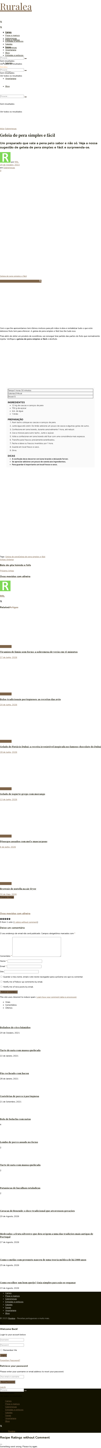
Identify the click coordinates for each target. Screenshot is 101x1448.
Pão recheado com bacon (14, 1073)
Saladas (8, 44)
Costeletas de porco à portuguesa (19, 1096)
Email (3, 966)
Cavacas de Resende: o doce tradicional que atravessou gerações (37, 1210)
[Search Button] (25, 96)
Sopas (8, 47)
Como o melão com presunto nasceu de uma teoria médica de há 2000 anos (43, 1259)
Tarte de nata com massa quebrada (20, 1050)
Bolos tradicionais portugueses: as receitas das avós (30, 699)
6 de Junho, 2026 (8, 847)
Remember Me (10, 1350)
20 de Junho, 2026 (8, 704)
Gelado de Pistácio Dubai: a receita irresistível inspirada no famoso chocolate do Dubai (50, 746)
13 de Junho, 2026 (8, 799)
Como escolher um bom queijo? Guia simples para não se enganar (38, 1282)
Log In (3, 1387)
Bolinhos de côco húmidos (15, 1027)
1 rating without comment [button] (25, 922)
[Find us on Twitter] (1, 22)
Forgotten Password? (10, 1360)
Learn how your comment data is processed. (56, 997)
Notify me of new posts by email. (18, 986)
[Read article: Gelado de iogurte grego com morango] (50, 770)
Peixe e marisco (12, 35)
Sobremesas (11, 47)
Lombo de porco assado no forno (19, 1142)
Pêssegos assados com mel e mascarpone (23, 841)
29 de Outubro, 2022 (10, 164)
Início (2, 128)
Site (2, 971)
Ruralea (3, 66)
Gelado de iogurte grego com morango (22, 794)
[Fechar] (1, 1444)
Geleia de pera (12, 556)
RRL (17, 162)
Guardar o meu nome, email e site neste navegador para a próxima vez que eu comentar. (43, 976)
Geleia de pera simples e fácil (32, 556)
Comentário (6, 956)
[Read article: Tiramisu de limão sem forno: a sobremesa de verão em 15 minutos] (50, 628)
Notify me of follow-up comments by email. (23, 981)
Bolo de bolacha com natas (15, 1119)
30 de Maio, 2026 (8, 894)
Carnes (8, 32)
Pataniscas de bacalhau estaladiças (20, 1188)
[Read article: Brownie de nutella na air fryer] (50, 865)
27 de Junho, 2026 (8, 657)
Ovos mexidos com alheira (15, 913)
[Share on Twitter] (40, 281)
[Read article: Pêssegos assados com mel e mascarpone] (50, 818)
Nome (3, 961)
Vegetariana (10, 78)
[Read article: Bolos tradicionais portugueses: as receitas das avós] (50, 676)
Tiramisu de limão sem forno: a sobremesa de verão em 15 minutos (39, 651)
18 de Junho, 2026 (8, 752)
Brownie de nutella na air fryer (18, 888)
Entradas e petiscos (14, 55)
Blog (7, 86)
